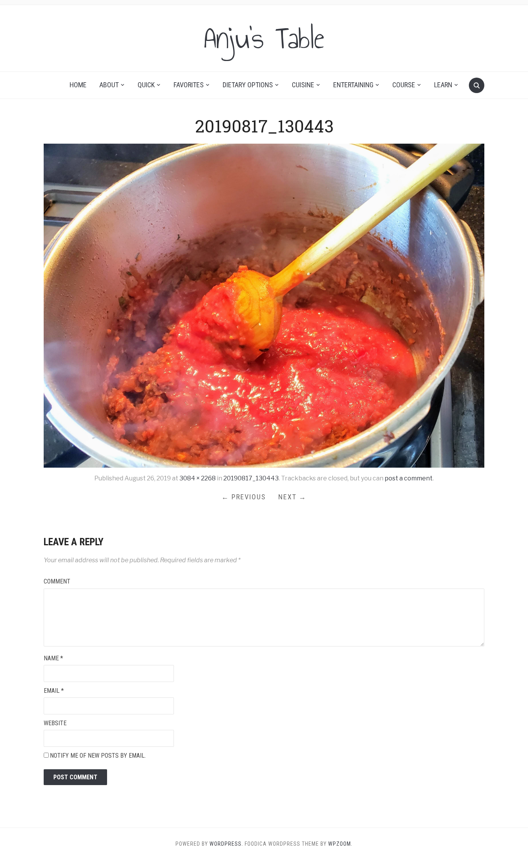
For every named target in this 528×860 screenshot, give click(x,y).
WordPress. (226, 844)
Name (53, 658)
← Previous (243, 497)
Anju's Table (264, 38)
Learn (443, 85)
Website (55, 723)
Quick (146, 85)
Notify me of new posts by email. (98, 755)
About (109, 85)
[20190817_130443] (264, 305)
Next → (292, 497)
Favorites (189, 85)
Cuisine (303, 85)
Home (78, 85)
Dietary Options (248, 85)
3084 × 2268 (197, 478)
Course (403, 85)
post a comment (409, 478)
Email (54, 690)
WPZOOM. (340, 844)
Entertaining (353, 85)
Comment (57, 581)
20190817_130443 (251, 478)
